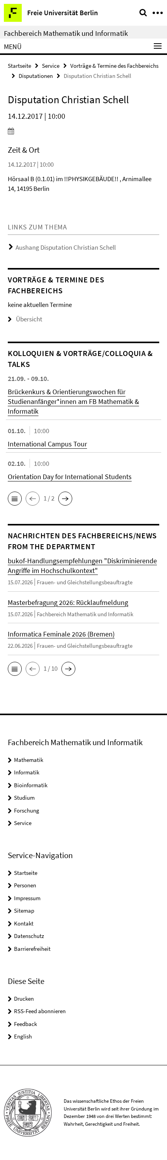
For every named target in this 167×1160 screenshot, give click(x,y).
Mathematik (28, 759)
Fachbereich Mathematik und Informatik (66, 33)
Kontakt (23, 923)
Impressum (27, 898)
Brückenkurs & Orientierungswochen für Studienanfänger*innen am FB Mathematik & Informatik (73, 401)
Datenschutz (29, 936)
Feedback (25, 1024)
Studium (24, 797)
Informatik (26, 772)
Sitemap (24, 910)
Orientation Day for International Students (70, 476)
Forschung (26, 810)
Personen (25, 885)
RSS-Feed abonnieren (40, 1011)
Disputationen (36, 75)
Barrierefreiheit (32, 948)
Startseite (19, 65)
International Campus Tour (47, 443)
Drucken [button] (24, 998)
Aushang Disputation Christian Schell (66, 247)
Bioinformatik (30, 785)
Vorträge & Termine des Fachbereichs (114, 65)
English (23, 1036)
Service (50, 65)
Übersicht (29, 319)
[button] (15, 498)
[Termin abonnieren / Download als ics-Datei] (83, 130)
